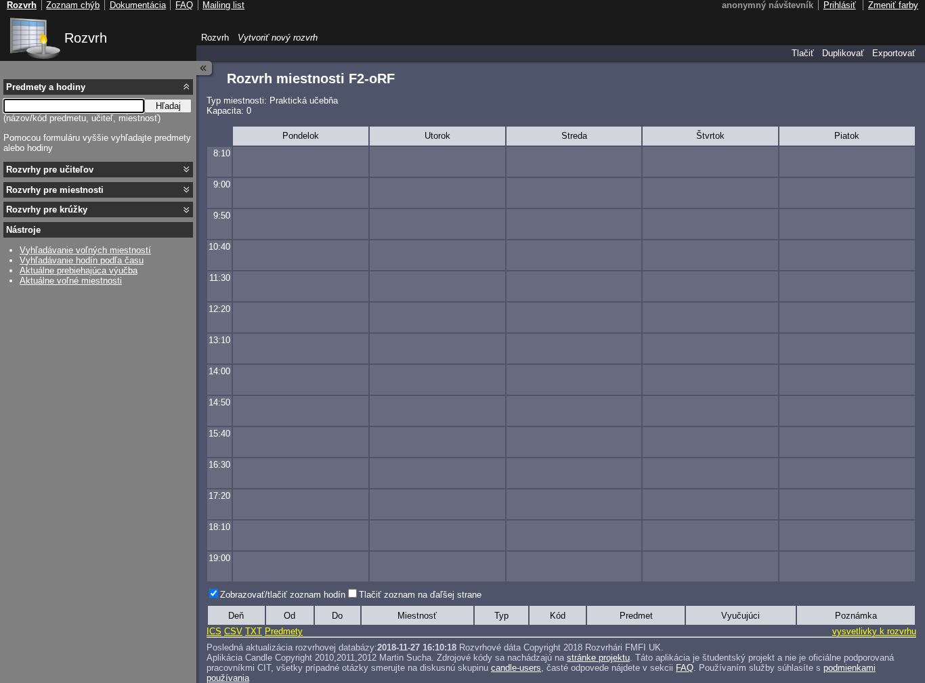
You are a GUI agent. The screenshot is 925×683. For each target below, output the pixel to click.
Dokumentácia (138, 5)
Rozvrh (85, 37)
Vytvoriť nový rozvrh (278, 37)
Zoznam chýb (73, 5)
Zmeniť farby (893, 5)
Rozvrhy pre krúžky (46, 209)
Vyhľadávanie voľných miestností (85, 250)
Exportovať (894, 53)
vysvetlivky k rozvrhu (874, 631)
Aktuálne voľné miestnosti (71, 281)
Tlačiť (803, 53)
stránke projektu (598, 658)
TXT (253, 631)
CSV (233, 631)
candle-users (516, 668)
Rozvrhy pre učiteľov (49, 169)
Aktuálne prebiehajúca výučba (78, 270)
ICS (214, 631)
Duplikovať (843, 53)
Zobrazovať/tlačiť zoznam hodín (282, 595)
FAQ (684, 668)
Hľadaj (168, 106)
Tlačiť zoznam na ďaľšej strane (420, 595)
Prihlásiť (839, 5)
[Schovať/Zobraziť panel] (204, 68)
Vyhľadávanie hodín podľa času (82, 260)
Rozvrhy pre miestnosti (55, 190)
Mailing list (223, 5)
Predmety (284, 631)
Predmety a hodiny (45, 87)
